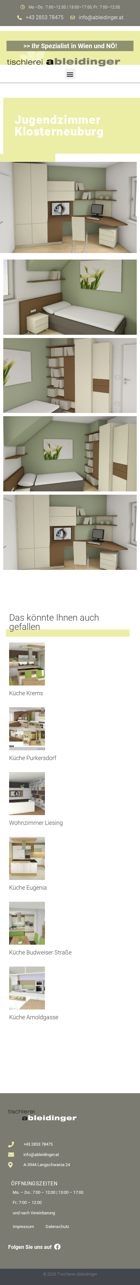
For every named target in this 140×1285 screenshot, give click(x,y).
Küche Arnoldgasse (33, 1017)
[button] (70, 74)
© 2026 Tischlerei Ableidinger (70, 1274)
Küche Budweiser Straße (40, 952)
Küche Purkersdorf (32, 758)
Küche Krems (26, 693)
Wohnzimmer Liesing (36, 822)
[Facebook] (57, 1247)
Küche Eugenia (28, 887)
